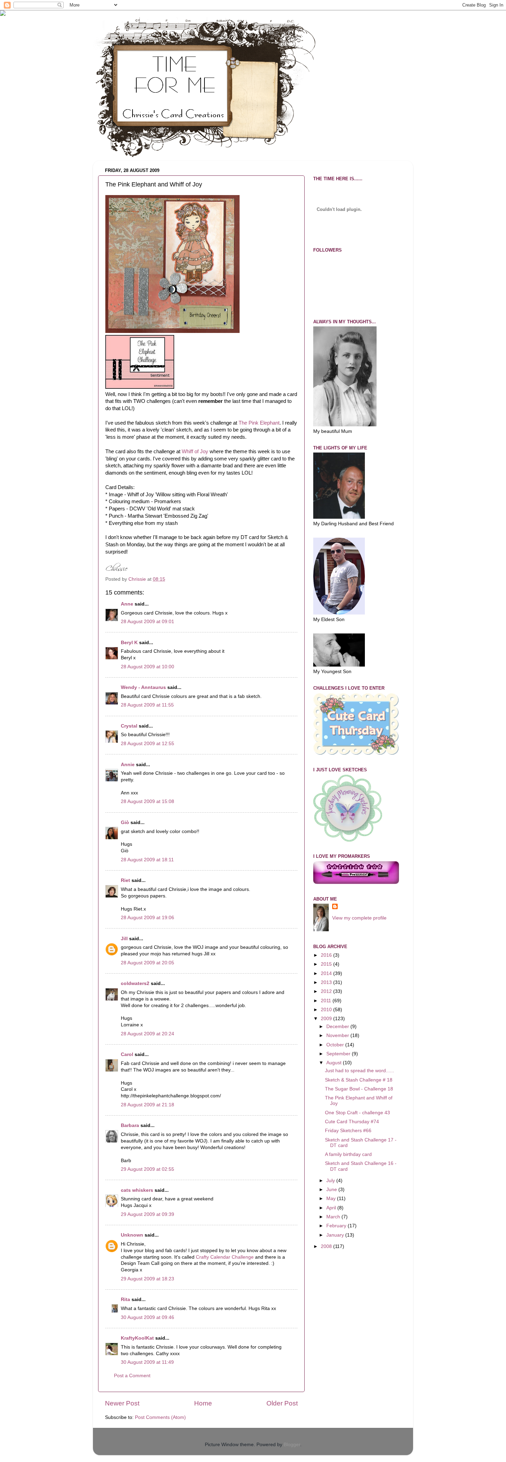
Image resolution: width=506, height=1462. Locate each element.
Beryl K (129, 642)
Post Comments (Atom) (160, 1417)
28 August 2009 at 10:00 (147, 666)
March (333, 1216)
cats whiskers (137, 1190)
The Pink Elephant (259, 423)
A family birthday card (348, 1154)
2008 (327, 1246)
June (332, 1189)
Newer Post (122, 1403)
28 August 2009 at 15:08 (147, 801)
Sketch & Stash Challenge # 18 (358, 1080)
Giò (125, 822)
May (331, 1198)
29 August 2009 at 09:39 (147, 1214)
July (331, 1180)
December (338, 1026)
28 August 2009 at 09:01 (147, 621)
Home (203, 1403)
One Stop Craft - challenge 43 (357, 1112)
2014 (327, 973)
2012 (327, 991)
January (335, 1235)
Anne (127, 604)
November (338, 1035)
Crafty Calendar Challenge (225, 1257)
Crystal (129, 726)
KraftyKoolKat (137, 1338)
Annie (128, 764)
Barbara (130, 1125)
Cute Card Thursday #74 (352, 1121)
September (339, 1053)
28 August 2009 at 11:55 (147, 705)
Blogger (292, 1444)
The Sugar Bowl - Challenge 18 (359, 1089)
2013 (327, 982)
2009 (327, 1018)
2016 (327, 955)
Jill (124, 938)
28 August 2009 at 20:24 (147, 1033)
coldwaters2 (135, 983)
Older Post (282, 1403)
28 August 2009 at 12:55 (147, 743)
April (331, 1207)
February (337, 1225)
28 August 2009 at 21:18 (147, 1104)
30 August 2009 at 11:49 (147, 1362)
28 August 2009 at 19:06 (147, 917)
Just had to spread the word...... (359, 1070)
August (334, 1062)
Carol (127, 1054)
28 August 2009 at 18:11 (147, 859)
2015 (327, 964)
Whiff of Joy (195, 451)
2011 (327, 1000)
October (335, 1044)
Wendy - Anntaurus (143, 687)
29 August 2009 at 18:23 (147, 1278)
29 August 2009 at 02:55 (147, 1169)
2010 (327, 1009)
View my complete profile (359, 918)
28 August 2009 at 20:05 (147, 962)
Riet (125, 880)
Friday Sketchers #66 (348, 1130)
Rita (125, 1299)
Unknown (132, 1235)
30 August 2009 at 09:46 (147, 1317)
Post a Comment (132, 1375)
